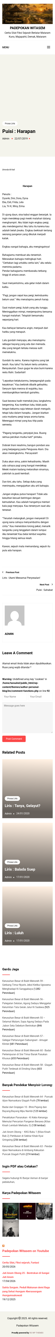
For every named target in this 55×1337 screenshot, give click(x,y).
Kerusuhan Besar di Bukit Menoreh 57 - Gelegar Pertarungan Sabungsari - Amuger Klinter (25, 1040)
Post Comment (14, 738)
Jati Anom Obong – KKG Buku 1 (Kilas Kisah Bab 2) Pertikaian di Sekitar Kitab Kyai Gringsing (26, 1135)
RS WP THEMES (36, 1333)
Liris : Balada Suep (20, 869)
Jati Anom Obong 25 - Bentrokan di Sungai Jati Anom (25, 1275)
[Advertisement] (27, 94)
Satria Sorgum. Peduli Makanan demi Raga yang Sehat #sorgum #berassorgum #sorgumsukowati (26, 1291)
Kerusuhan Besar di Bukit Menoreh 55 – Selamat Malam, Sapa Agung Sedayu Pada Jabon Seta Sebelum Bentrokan (25, 1021)
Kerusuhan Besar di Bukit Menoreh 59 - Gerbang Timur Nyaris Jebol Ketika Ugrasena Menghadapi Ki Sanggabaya (26, 984)
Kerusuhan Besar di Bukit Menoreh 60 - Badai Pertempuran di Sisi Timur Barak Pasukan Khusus (26, 1054)
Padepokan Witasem (27, 28)
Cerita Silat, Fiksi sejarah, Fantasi (20, 1262)
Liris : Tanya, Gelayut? (22, 806)
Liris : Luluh (14, 933)
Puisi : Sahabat (44, 589)
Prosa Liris (10, 123)
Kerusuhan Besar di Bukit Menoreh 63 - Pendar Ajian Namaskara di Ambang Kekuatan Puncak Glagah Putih (27, 1150)
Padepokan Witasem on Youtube (25, 1251)
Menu (5, 47)
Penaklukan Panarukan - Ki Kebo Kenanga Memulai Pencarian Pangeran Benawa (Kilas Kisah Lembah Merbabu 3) (26, 1121)
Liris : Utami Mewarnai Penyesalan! (21, 577)
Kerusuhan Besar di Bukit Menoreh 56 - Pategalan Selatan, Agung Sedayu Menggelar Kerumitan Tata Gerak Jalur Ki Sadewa (26, 1003)
